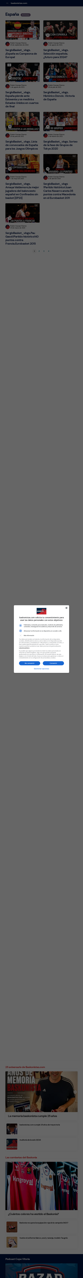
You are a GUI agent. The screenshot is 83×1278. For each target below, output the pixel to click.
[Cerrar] (66, 608)
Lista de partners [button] (24, 648)
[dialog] (41, 639)
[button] (41, 635)
